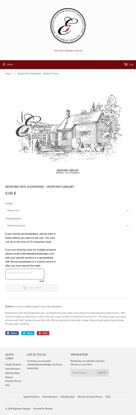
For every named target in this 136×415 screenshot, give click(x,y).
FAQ (7, 385)
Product (9, 203)
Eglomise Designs (21, 408)
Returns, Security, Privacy (90, 396)
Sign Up (102, 373)
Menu (10, 64)
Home (8, 73)
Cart (131, 64)
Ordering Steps (12, 373)
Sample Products (13, 364)
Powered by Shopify (43, 408)
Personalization (13, 218)
